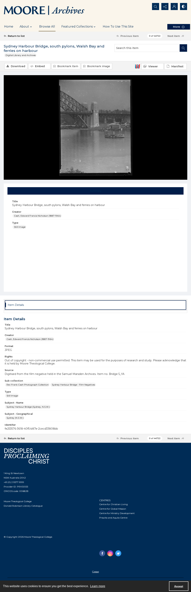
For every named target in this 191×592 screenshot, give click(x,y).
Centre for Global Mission (112, 508)
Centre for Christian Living (113, 504)
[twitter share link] (118, 553)
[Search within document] (183, 48)
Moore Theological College (18, 501)
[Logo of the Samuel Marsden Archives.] (44, 11)
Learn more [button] (97, 586)
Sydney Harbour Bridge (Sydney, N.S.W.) (28, 406)
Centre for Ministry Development (117, 513)
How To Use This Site (118, 26)
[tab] (95, 190)
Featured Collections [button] (77, 26)
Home (8, 26)
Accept (178, 586)
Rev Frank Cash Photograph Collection (28, 384)
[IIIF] (137, 66)
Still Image (19, 226)
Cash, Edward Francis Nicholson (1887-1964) (37, 215)
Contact (95, 571)
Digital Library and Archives (21, 55)
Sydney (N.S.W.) (15, 417)
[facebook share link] (102, 553)
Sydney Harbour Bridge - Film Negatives (73, 384)
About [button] (24, 26)
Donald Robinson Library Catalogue (23, 505)
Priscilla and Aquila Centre (113, 517)
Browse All (47, 26)
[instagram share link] (110, 553)
